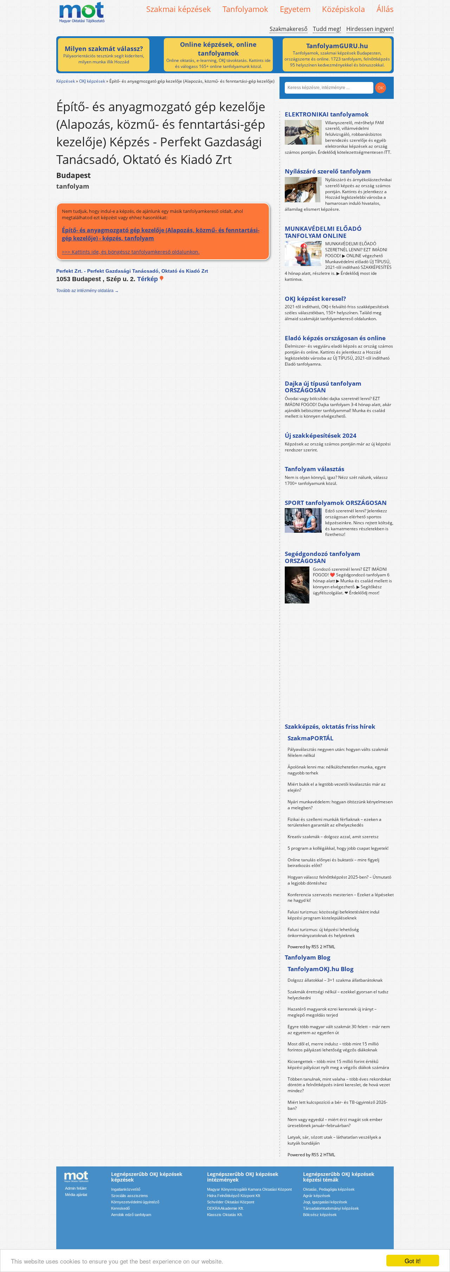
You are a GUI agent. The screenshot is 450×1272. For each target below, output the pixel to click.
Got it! (413, 1260)
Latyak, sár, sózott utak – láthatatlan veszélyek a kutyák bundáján (334, 1140)
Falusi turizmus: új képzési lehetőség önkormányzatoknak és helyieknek (323, 932)
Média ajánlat (76, 1194)
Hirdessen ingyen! (370, 29)
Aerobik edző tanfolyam (131, 1215)
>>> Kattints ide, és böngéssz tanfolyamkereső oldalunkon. (160, 240)
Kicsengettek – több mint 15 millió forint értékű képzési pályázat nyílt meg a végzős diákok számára (338, 1064)
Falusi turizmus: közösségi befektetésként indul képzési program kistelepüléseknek (333, 915)
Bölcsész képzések (320, 1215)
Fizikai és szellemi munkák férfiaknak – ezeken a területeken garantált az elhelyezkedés (334, 822)
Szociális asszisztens (129, 1196)
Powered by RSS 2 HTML (311, 947)
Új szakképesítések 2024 (320, 435)
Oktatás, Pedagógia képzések (329, 1189)
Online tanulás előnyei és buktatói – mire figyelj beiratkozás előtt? (333, 863)
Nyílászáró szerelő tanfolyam (328, 171)
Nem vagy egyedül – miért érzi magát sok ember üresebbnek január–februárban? (335, 1122)
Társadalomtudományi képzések (331, 1208)
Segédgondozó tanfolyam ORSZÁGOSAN (322, 557)
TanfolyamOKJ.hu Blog (321, 969)
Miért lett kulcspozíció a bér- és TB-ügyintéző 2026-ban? (337, 1105)
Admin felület (75, 1188)
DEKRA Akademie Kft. (225, 1208)
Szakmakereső (289, 29)
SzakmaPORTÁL (311, 738)
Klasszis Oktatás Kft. (225, 1215)
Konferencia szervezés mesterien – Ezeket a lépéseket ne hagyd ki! (341, 898)
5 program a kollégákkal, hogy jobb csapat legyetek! (338, 848)
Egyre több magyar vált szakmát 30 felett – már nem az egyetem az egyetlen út (339, 1030)
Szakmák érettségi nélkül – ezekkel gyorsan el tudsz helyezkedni (338, 995)
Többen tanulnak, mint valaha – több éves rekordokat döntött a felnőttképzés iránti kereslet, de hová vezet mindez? (339, 1085)
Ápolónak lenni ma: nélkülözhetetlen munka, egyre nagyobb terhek (337, 770)
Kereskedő (120, 1208)
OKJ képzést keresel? (315, 299)
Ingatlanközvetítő (125, 1189)
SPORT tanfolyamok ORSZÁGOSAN (336, 503)
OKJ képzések (92, 81)
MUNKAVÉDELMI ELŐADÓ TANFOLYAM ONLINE (323, 232)
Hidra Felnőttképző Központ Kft (233, 1196)
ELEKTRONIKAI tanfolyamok (327, 114)
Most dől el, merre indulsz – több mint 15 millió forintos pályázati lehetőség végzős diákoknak (333, 1047)
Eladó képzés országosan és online (335, 338)
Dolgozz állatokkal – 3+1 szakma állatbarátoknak (335, 980)
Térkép (148, 279)
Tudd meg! (327, 29)
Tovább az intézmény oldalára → (87, 290)
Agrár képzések (316, 1196)
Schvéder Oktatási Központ (230, 1202)
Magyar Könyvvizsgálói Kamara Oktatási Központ (249, 1189)
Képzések (65, 81)
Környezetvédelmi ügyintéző (135, 1202)
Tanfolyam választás (314, 469)
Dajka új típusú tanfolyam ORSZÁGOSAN (323, 386)
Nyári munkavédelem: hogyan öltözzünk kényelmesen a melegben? (340, 805)
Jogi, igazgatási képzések (325, 1202)
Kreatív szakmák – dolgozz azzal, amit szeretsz (333, 837)
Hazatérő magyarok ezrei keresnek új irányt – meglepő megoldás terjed (332, 1012)
